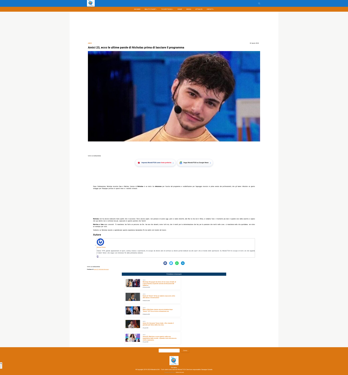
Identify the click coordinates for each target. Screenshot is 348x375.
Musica (188, 9)
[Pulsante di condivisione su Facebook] (165, 263)
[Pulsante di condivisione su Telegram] (183, 263)
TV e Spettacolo (166, 9)
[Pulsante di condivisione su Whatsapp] (177, 263)
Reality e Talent (150, 9)
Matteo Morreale (180, 372)
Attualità (198, 9)
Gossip (180, 9)
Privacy (1, 366)
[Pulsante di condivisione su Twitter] (171, 263)
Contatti (210, 9)
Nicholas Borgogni (104, 269)
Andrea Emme (101, 247)
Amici (90, 43)
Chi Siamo (137, 9)
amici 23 (96, 269)
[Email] (98, 256)
